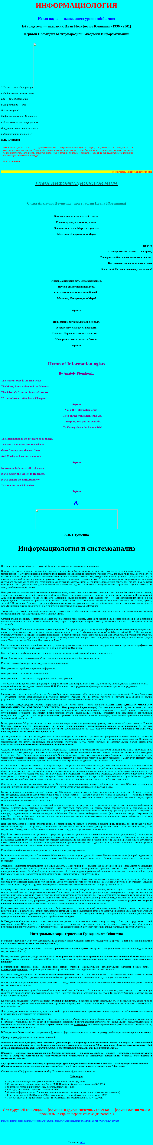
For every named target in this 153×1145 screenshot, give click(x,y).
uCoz (82, 1142)
